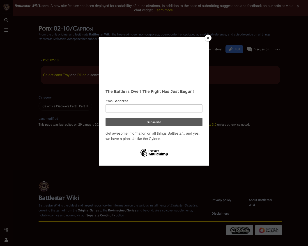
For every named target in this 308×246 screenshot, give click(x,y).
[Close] (208, 38)
